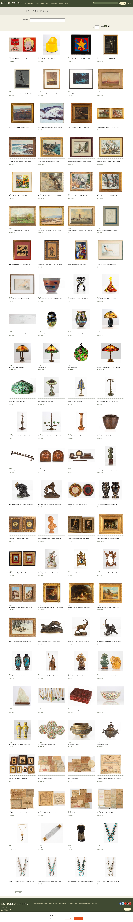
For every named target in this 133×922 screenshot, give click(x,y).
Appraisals (61, 3)
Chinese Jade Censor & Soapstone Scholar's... (108, 675)
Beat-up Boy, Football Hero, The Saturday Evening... (50, 264)
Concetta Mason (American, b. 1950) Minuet (78, 298)
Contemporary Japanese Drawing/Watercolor (107, 230)
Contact (97, 903)
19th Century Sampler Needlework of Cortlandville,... (109, 778)
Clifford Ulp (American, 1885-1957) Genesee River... (80, 93)
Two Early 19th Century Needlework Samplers (49, 812)
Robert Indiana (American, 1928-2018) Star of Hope (80, 58)
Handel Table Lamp (42, 367)
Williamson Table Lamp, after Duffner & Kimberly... (108, 367)
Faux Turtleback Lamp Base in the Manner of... (108, 401)
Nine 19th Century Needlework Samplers (77, 812)
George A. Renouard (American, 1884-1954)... (19, 127)
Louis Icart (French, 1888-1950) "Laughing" (19, 298)
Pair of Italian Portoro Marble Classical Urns (107, 504)
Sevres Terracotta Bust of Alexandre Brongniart (49, 538)
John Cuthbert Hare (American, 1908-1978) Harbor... (80, 161)
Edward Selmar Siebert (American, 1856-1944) (78, 127)
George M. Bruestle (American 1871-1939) (106, 93)
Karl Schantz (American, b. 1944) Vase (76, 333)
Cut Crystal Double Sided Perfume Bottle (48, 847)
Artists (81, 903)
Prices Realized (40, 3)
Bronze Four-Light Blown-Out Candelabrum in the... (50, 435)
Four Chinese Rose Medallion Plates (46, 744)
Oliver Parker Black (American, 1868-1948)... (19, 230)
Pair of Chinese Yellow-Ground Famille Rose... (19, 744)
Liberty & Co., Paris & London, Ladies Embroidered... (80, 847)
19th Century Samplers (73, 778)
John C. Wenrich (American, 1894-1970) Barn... (49, 93)
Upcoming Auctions (29, 3)
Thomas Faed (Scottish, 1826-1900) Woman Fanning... (50, 607)
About (76, 903)
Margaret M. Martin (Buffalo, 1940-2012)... (18, 196)
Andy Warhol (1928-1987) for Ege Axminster (19, 58)
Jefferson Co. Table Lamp (103, 333)
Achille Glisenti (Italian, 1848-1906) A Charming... (108, 538)
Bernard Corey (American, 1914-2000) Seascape (20, 161)
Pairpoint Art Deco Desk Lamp (75, 401)
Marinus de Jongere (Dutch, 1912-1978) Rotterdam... (80, 230)
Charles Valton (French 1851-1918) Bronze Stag (78, 641)
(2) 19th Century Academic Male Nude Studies (78, 538)
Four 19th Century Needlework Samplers (18, 812)
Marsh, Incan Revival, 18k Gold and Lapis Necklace (21, 847)
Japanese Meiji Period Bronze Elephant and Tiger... (109, 641)
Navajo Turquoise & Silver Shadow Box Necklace (108, 881)
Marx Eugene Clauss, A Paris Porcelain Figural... (49, 573)
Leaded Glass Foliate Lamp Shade (17, 401)
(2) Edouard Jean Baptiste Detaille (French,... (19, 573)
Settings (69, 918)
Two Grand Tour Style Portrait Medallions (77, 504)
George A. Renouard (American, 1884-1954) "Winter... (50, 127)
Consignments (54, 3)
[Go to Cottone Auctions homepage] (11, 3)
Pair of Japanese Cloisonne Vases (17, 675)
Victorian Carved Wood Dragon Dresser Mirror (108, 573)
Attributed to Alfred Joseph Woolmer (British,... (79, 607)
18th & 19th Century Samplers (45, 778)
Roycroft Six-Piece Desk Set (74, 470)
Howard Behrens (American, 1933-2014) (77, 264)
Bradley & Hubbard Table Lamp (45, 401)
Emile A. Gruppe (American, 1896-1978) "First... (108, 196)
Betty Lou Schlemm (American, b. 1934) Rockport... (109, 161)
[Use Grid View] (105, 26)
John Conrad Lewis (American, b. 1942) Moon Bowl (50, 298)
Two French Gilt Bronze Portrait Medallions (19, 538)
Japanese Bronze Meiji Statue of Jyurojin (48, 675)
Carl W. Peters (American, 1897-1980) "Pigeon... (49, 161)
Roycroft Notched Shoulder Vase (105, 435)
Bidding (47, 3)
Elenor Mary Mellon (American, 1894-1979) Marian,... (109, 470)
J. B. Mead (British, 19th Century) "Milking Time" (108, 607)
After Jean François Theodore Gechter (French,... (50, 504)
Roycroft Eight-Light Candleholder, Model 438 (19, 470)
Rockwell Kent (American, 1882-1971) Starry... (107, 58)
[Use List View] (109, 26)
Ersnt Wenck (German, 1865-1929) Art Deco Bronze (21, 504)
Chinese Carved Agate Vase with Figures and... (79, 675)
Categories (25, 19)
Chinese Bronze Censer (73, 744)
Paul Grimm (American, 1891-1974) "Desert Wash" (49, 230)
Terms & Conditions (89, 903)
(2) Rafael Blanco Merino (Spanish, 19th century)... (20, 607)
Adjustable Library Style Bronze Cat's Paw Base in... (21, 435)
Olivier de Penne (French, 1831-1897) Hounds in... (20, 641)
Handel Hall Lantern (72, 367)
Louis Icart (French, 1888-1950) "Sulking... (106, 264)
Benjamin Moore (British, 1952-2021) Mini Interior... (20, 333)
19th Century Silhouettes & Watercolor (18, 778)
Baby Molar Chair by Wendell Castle (46, 58)
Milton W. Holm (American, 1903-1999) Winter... (78, 196)
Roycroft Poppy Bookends (44, 470)
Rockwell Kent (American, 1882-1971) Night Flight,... (20, 93)
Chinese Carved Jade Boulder (16, 710)
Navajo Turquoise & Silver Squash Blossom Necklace (109, 847)
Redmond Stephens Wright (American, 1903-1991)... (50, 196)
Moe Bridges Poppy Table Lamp (16, 367)
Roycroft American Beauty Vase (75, 435)
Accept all (78, 918)
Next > (20, 892)
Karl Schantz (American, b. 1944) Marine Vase (48, 333)
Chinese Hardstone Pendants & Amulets (47, 710)
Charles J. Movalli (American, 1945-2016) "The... (108, 127)
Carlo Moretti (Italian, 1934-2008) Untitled (106, 298)
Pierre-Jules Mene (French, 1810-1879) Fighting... (49, 641)
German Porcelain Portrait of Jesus (76, 573)
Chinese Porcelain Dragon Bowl (104, 710)
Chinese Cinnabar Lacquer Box (75, 710)
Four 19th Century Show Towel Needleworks (107, 812)
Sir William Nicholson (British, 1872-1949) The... (19, 264)
